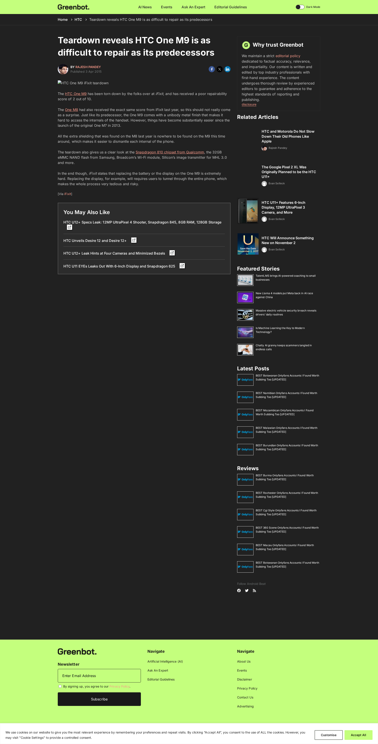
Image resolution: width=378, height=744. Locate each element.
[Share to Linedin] (227, 69)
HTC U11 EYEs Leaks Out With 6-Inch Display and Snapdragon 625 (119, 266)
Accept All (358, 735)
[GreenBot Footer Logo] (77, 651)
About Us (244, 661)
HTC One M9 (76, 93)
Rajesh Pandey (88, 67)
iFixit (67, 194)
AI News (145, 7)
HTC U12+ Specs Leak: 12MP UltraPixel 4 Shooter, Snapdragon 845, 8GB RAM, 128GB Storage (142, 222)
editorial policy (288, 56)
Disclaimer (244, 679)
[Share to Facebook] (212, 69)
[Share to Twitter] (220, 69)
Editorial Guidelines (230, 7)
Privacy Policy (119, 686)
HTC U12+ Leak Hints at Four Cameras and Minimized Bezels (114, 253)
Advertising (245, 706)
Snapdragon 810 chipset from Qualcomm (170, 152)
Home (63, 19)
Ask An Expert (193, 7)
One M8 (71, 109)
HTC (78, 19)
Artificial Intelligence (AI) (165, 661)
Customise (328, 735)
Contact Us (245, 697)
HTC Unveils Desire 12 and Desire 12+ (95, 240)
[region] (189, 733)
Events (166, 7)
